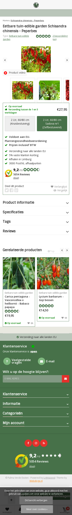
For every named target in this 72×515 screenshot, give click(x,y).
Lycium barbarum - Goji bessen (53, 296)
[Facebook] (28, 443)
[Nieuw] (43, 443)
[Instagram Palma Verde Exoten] (36, 443)
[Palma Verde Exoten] (36, 4)
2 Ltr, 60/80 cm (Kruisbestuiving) (20, 121)
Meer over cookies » (36, 509)
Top (52, 251)
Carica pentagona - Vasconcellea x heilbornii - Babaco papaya (19, 300)
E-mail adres (12, 378)
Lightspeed (49, 477)
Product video (17, 72)
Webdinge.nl (36, 480)
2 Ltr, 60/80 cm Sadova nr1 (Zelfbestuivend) (52, 123)
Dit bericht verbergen (36, 500)
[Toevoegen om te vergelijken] (32, 323)
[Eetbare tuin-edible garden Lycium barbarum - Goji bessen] (53, 273)
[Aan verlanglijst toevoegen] (29, 323)
